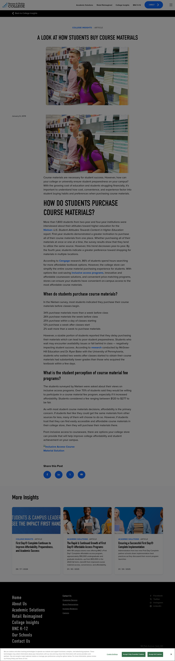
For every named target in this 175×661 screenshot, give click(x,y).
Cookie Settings (112, 654)
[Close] (171, 654)
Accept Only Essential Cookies (133, 654)
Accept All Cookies (155, 654)
